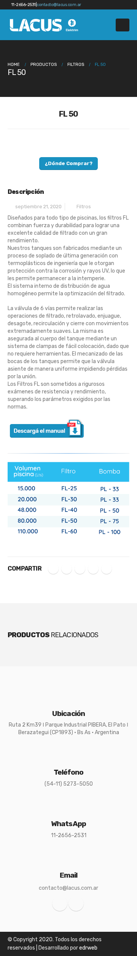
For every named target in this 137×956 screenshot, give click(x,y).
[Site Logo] (44, 24)
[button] (122, 25)
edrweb (88, 948)
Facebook (53, 568)
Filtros (83, 206)
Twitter (66, 568)
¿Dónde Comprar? (68, 163)
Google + (93, 568)
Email (106, 568)
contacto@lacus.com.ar (59, 4)
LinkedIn (80, 568)
